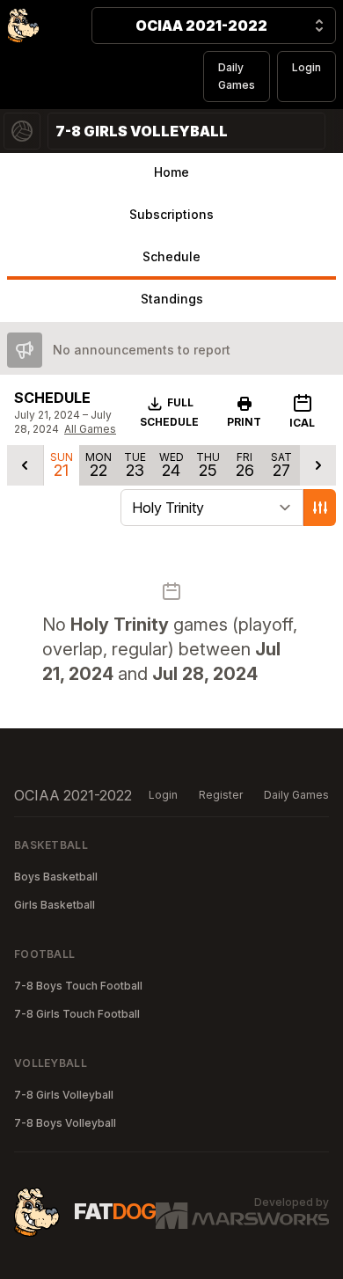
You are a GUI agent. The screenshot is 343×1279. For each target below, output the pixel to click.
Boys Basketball (56, 876)
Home (171, 171)
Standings (172, 298)
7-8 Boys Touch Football (78, 985)
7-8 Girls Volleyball (63, 1094)
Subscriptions (171, 214)
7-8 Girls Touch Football (77, 1013)
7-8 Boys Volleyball (65, 1122)
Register (221, 794)
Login (306, 67)
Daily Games (236, 76)
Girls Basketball (54, 904)
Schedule (171, 256)
